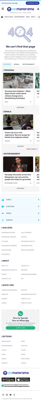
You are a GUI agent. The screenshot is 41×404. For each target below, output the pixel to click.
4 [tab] (21, 107)
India (6, 101)
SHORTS (23, 363)
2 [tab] (18, 107)
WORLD (33, 17)
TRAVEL (23, 354)
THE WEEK (5, 241)
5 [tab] (22, 107)
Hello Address (26, 232)
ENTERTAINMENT (19, 17)
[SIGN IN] (38, 9)
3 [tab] (19, 107)
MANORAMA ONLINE (8, 232)
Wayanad (7, 141)
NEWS (23, 341)
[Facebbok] (3, 394)
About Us (5, 266)
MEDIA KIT (24, 270)
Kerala (16, 64)
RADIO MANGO (6, 250)
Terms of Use (6, 279)
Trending (7, 64)
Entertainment (28, 64)
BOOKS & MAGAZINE (27, 250)
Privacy (4, 274)
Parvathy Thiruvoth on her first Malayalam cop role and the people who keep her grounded (18, 177)
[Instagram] (6, 394)
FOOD (3, 354)
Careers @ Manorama (28, 274)
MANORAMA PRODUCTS (9, 270)
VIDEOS (4, 359)
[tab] (7, 64)
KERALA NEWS (9, 17)
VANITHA (24, 237)
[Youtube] (10, 394)
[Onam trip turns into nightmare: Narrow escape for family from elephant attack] (18, 122)
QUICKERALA (6, 254)
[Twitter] (14, 394)
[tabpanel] (20, 88)
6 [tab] (23, 107)
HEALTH (4, 350)
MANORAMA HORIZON (9, 237)
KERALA (7, 111)
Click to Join (20, 328)
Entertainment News (11, 183)
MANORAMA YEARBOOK (9, 245)
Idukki (39, 141)
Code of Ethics (26, 303)
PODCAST (5, 363)
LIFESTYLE (24, 346)
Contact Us (25, 266)
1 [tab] (17, 107)
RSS (22, 279)
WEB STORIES (25, 359)
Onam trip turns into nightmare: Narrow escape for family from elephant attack (17, 134)
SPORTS (23, 350)
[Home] (2, 17)
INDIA (28, 17)
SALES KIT (24, 290)
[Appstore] (23, 380)
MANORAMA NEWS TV (28, 241)
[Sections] (3, 9)
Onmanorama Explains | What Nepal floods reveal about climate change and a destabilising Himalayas (17, 94)
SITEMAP (4, 299)
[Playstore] (8, 380)
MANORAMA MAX (26, 245)
